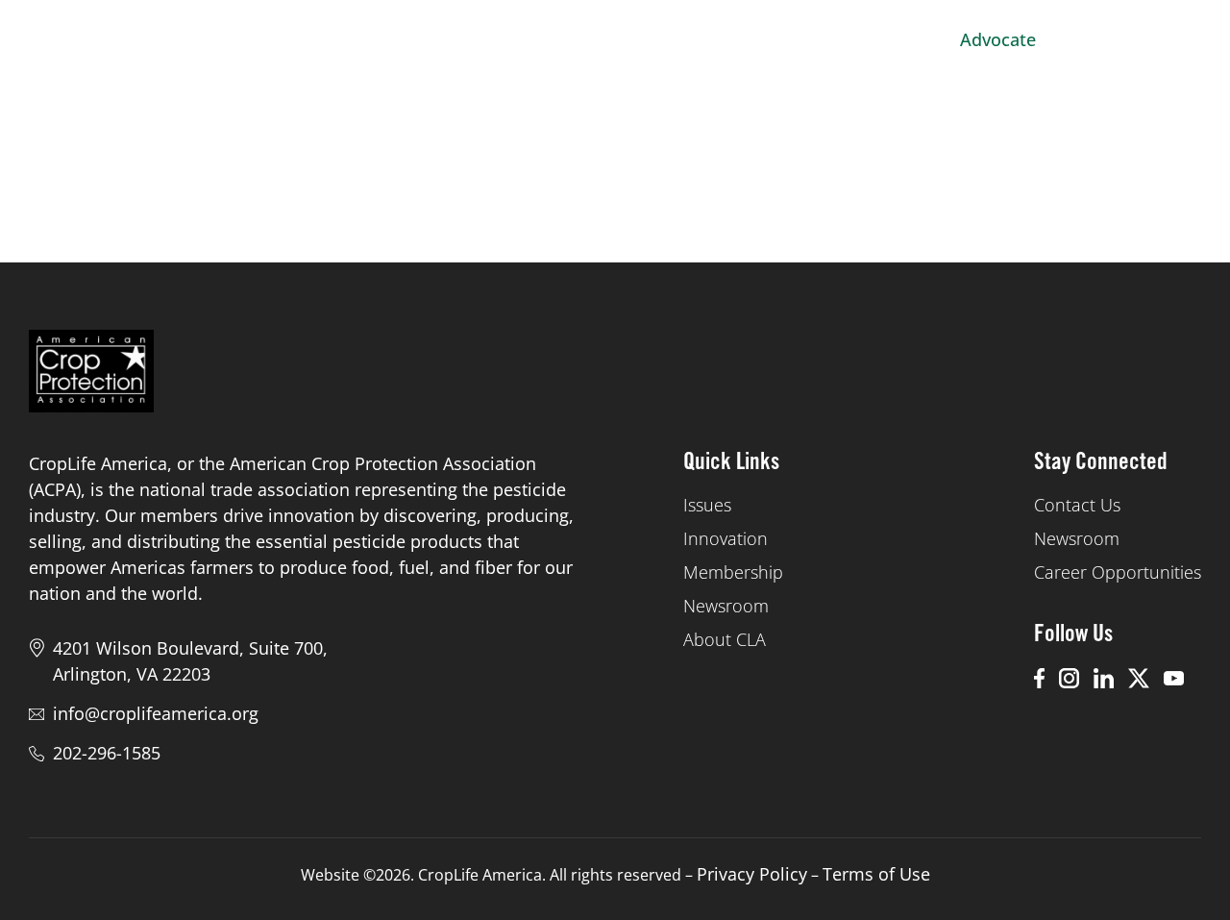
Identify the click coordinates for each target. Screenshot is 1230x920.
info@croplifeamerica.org (155, 713)
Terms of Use (876, 873)
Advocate (998, 39)
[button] (1177, 39)
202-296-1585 (106, 752)
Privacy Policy (752, 873)
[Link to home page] (108, 39)
